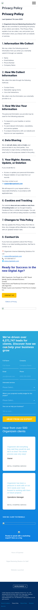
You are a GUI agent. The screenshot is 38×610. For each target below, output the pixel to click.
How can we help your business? (13, 406)
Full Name (6, 360)
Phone (22, 371)
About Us (3, 606)
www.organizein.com (11, 261)
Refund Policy (23, 603)
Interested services (9, 382)
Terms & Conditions (5, 603)
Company (23, 360)
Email (4, 371)
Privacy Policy (15, 603)
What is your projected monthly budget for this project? (17, 394)
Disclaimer (31, 603)
